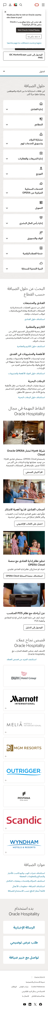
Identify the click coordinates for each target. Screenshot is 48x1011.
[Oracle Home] (36, 5)
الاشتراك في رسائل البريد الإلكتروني (33, 991)
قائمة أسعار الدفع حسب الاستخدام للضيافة (26, 890)
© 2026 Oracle (39, 977)
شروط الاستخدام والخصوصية (35, 982)
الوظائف (14, 987)
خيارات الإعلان (24, 987)
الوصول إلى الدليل (34, 627)
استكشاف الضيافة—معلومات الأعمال (28, 886)
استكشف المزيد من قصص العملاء (21, 659)
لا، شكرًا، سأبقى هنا (34, 36)
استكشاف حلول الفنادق (35, 319)
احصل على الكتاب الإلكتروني (30, 523)
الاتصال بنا (25, 996)
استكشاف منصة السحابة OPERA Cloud (24, 575)
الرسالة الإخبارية (24, 927)
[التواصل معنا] (4, 4)
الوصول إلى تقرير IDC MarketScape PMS (26, 56)
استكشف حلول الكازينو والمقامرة (31, 346)
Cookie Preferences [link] (38, 987)
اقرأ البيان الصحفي (34, 472)
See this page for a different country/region (24, 43)
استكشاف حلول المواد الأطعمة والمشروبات (26, 373)
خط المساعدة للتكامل (38, 996)
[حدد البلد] (15, 4)
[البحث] (20, 4)
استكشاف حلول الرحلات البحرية (31, 397)
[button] (43, 4)
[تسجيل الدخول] (10, 4)
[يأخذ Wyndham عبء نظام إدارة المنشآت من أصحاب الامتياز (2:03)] (24, 844)
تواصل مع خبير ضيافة (24, 957)
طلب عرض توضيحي (24, 942)
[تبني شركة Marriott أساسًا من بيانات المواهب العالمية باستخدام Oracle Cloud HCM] (24, 700)
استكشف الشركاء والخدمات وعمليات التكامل (25, 880)
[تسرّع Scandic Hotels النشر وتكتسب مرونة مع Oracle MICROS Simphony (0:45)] (24, 820)
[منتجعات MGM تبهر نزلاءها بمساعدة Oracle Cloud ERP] (24, 748)
